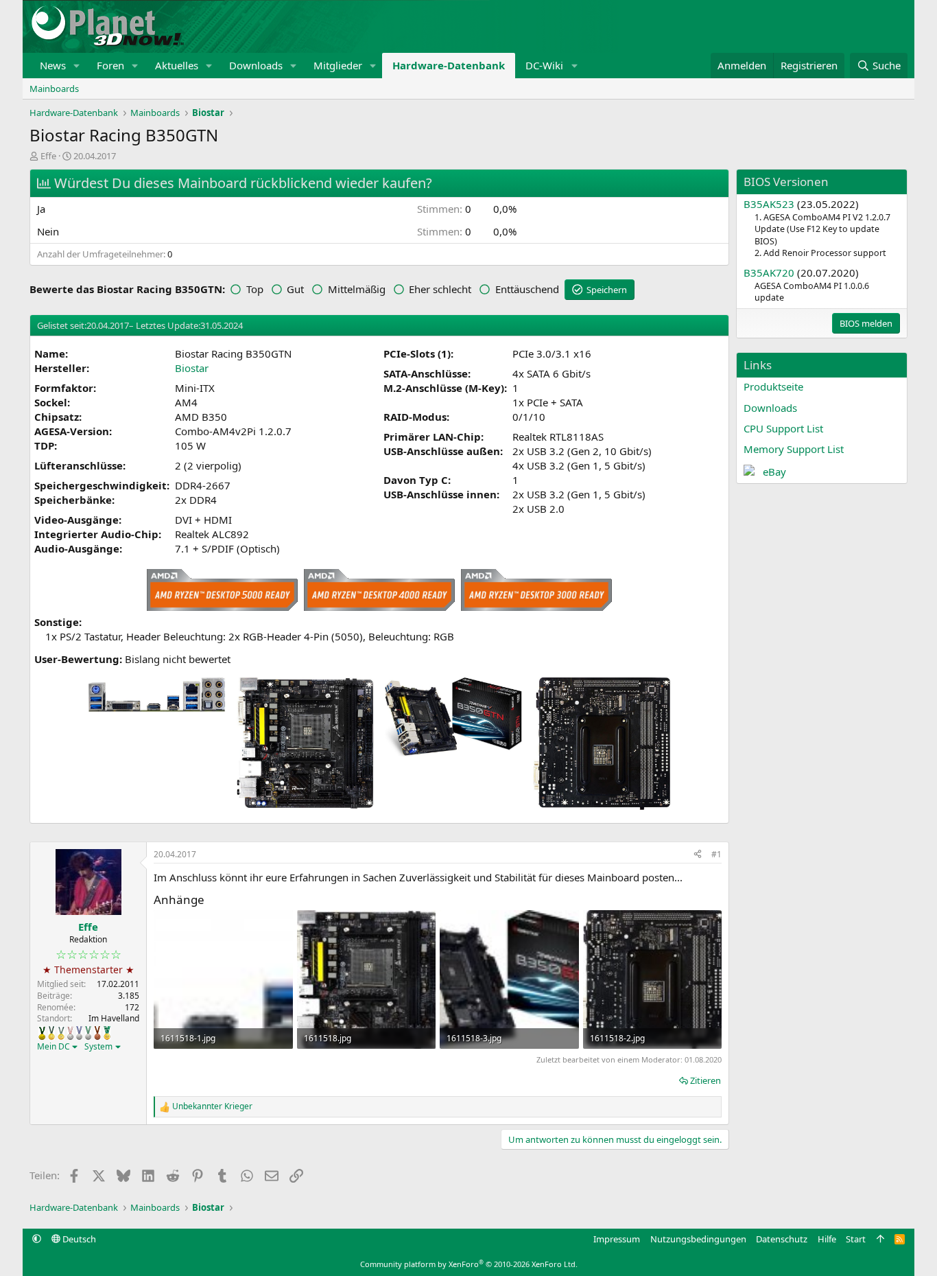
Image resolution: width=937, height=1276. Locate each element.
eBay (774, 471)
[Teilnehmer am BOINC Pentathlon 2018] (79, 1033)
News (53, 65)
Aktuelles (176, 65)
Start (856, 1239)
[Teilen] (698, 855)
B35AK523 (769, 204)
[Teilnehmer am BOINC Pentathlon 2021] (107, 1033)
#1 (716, 854)
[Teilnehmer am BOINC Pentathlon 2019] (88, 1033)
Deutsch (78, 1239)
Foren (110, 65)
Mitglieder (337, 65)
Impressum (616, 1239)
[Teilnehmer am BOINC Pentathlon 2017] (70, 1033)
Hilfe (827, 1239)
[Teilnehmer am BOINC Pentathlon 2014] (41, 1033)
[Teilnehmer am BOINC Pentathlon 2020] (97, 1033)
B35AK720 (769, 272)
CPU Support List (783, 428)
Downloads (256, 65)
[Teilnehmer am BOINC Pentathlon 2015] (51, 1033)
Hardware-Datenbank (448, 65)
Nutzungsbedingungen (698, 1239)
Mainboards (54, 88)
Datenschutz (781, 1239)
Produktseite (773, 386)
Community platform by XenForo (469, 1264)
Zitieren (705, 1080)
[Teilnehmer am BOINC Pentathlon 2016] (61, 1033)
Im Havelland (113, 1018)
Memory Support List (794, 449)
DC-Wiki (544, 65)
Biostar (192, 368)
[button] (76, 65)
